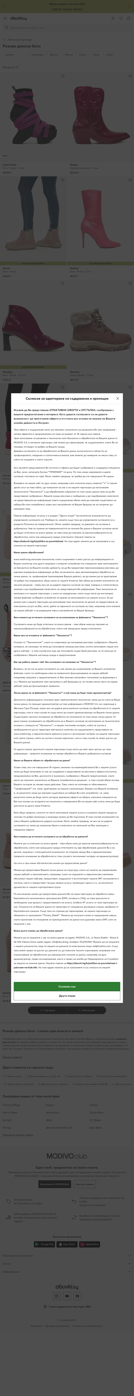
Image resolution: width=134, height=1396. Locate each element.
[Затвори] (118, 398)
